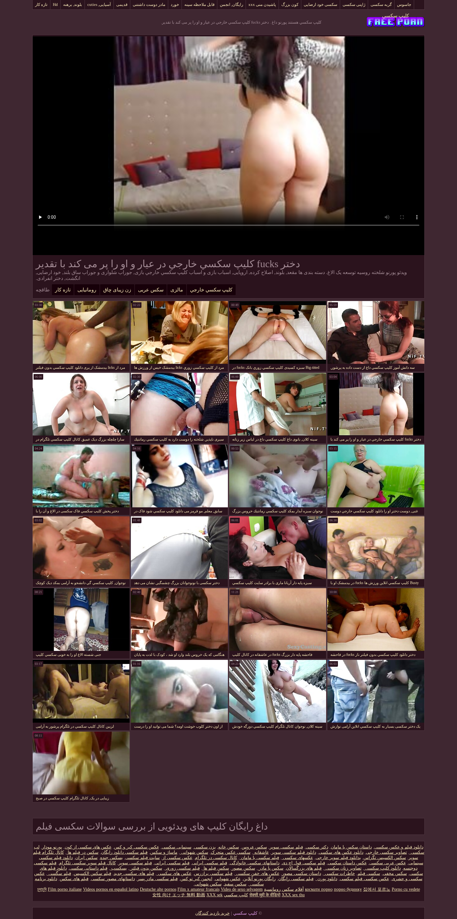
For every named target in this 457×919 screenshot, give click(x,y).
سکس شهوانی (194, 852)
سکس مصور (243, 868)
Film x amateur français (198, 889)
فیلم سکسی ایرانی (209, 863)
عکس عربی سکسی (387, 863)
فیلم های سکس (74, 878)
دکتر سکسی (317, 847)
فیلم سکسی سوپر (286, 847)
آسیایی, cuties (99, 4)
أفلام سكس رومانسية (284, 889)
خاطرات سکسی (339, 873)
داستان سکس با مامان (351, 847)
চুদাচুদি (42, 889)
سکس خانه (228, 847)
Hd (55, 4)
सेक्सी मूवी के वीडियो (264, 895)
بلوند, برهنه (72, 4)
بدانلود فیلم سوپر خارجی (338, 857)
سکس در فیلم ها (83, 852)
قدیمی (121, 4)
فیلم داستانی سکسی (88, 868)
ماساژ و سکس (164, 852)
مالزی (176, 289)
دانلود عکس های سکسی (341, 852)
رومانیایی (86, 289)
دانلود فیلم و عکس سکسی (398, 847)
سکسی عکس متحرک (231, 852)
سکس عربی (151, 289)
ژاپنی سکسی (354, 4)
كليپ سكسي (395, 15)
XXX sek (214, 895)
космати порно (319, 889)
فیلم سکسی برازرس (213, 873)
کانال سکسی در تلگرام (216, 857)
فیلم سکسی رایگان (296, 878)
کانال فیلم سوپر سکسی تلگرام (87, 863)
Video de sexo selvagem (242, 889)
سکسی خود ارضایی (320, 4)
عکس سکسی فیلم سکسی (364, 878)
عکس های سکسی (174, 873)
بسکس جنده (111, 857)
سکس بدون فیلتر (145, 868)
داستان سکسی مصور (301, 873)
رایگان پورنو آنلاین (259, 878)
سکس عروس (254, 847)
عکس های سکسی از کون (88, 847)
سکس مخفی (395, 873)
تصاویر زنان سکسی (343, 868)
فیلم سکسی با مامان (259, 857)
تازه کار (41, 4)
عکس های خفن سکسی (257, 873)
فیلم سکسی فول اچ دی (303, 863)
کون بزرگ (289, 4)
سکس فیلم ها (215, 868)
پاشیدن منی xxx (262, 4)
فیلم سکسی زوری (182, 868)
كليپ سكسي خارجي (211, 289)
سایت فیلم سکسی (142, 857)
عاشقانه (261, 852)
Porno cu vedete (406, 889)
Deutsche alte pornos (158, 889)
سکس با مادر (271, 868)
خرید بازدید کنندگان (212, 913)
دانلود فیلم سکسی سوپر (293, 852)
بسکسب (118, 868)
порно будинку (348, 889)
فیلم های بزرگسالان (304, 868)
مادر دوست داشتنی (149, 4)
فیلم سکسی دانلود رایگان (124, 852)
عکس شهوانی (228, 878)
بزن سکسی (205, 847)
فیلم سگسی (59, 873)
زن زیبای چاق (117, 289)
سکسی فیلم (369, 873)
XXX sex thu (293, 895)
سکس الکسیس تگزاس (384, 857)
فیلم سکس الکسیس (92, 873)
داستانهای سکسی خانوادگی (254, 863)
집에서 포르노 (376, 889)
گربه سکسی (381, 4)
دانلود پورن (326, 878)
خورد (175, 4)
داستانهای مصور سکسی (113, 878)
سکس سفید (235, 884)
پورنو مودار (52, 847)
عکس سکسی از (177, 857)
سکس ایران (86, 857)
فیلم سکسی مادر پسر (157, 878)
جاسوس (404, 4)
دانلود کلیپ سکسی (382, 868)
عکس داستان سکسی (347, 863)
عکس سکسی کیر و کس (136, 847)
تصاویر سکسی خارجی (386, 852)
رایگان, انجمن (231, 4)
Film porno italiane (65, 889)
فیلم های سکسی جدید (134, 873)
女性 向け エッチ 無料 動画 (178, 895)
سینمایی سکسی (177, 847)
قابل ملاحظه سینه (199, 4)
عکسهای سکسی (297, 857)
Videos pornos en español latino (111, 889)
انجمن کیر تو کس (196, 878)
